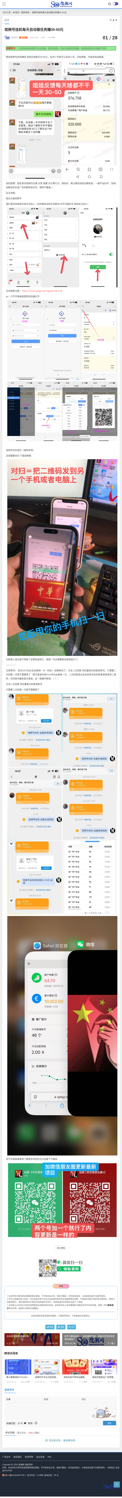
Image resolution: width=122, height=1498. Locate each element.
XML (49, 1456)
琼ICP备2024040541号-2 (15, 1475)
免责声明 (29, 1456)
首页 (17, 12)
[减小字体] (111, 20)
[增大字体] (116, 20)
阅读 (51, 1327)
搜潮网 (21, 1464)
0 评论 (42, 37)
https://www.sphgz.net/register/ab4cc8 (42, 290)
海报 (62, 1327)
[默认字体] (113, 20)
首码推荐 (19, 37)
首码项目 (25, 12)
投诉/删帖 (61, 1248)
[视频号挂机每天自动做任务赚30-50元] (62, 119)
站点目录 (40, 1456)
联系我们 (18, 1456)
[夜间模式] (115, 3)
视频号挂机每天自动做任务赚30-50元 (49, 12)
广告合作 (6, 1456)
